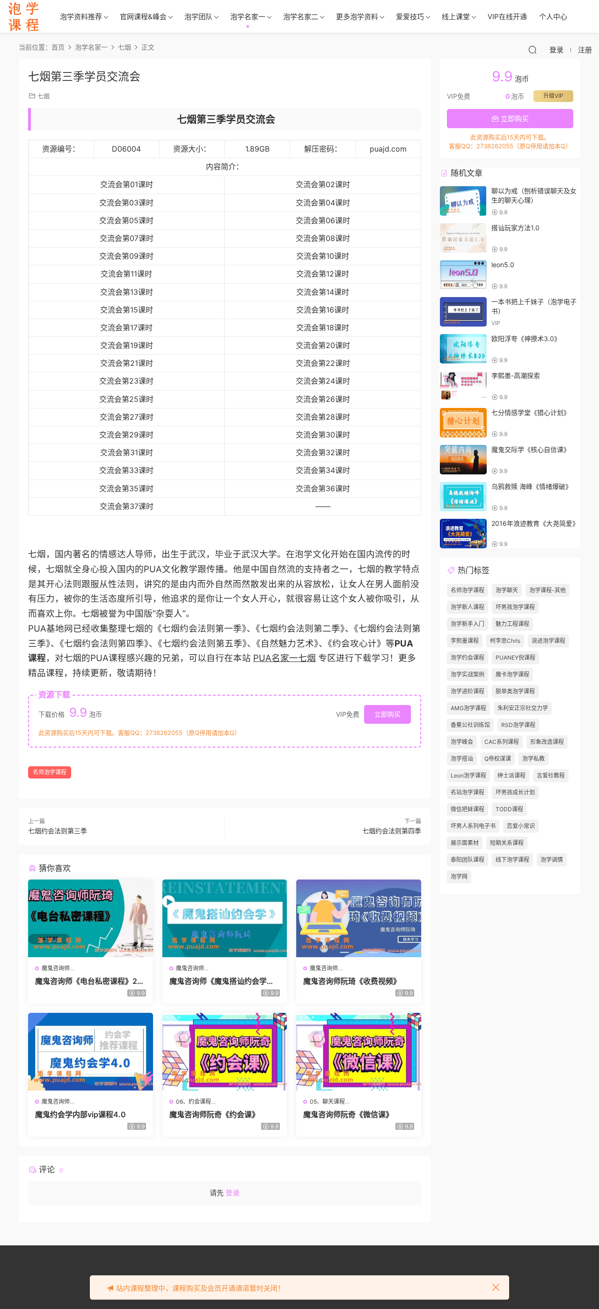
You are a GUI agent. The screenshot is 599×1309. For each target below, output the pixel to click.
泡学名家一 (247, 16)
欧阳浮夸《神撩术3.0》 (526, 338)
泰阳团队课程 (467, 859)
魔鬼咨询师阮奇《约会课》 (214, 1114)
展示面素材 (465, 842)
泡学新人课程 (467, 607)
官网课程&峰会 (143, 16)
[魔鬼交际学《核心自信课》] (463, 459)
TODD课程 (509, 809)
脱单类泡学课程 (515, 691)
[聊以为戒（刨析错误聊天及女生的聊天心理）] (463, 201)
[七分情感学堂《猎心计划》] (463, 422)
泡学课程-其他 (547, 590)
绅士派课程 (511, 775)
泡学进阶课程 (467, 691)
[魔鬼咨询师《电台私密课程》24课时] (90, 918)
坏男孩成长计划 (515, 792)
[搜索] (532, 49)
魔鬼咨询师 (56, 968)
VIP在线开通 (507, 16)
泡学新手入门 (467, 623)
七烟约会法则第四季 (391, 831)
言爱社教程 (551, 775)
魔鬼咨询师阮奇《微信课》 (348, 1114)
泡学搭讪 (462, 758)
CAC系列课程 (501, 741)
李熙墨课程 (465, 640)
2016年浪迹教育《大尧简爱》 (535, 523)
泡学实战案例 (467, 674)
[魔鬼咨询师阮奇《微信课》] (358, 1052)
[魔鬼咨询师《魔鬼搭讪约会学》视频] (224, 918)
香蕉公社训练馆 (470, 724)
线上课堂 (456, 16)
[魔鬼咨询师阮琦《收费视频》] (358, 918)
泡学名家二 (300, 16)
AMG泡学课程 (468, 708)
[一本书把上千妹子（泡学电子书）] (463, 312)
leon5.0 (502, 265)
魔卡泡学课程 (512, 674)
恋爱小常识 (521, 825)
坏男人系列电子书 (473, 825)
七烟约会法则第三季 (57, 831)
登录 (233, 1192)
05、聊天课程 (327, 1101)
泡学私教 (533, 758)
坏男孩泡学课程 (515, 607)
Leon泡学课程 (468, 775)
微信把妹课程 (467, 809)
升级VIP (553, 95)
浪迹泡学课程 (548, 640)
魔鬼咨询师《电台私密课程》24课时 (88, 981)
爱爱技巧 (410, 16)
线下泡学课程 (512, 859)
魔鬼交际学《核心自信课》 (530, 449)
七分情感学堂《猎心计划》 (530, 412)
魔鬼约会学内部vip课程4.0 (80, 1114)
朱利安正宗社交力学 (522, 708)
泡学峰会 (462, 741)
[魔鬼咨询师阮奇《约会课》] (224, 1052)
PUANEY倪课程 (515, 657)
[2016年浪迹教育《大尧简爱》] (463, 533)
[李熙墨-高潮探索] (463, 385)
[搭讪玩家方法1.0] (463, 238)
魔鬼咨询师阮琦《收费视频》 (352, 981)
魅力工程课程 (512, 623)
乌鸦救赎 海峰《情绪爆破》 (531, 486)
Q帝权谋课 (497, 758)
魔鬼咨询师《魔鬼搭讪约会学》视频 (221, 981)
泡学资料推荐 (81, 16)
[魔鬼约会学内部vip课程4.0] (90, 1052)
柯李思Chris (505, 640)
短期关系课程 (507, 842)
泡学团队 (198, 16)
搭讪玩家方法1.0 (515, 228)
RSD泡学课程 (518, 724)
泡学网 (459, 876)
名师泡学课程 (49, 772)
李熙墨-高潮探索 (515, 375)
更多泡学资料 (357, 16)
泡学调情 (552, 859)
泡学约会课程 (467, 657)
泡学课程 (23, 16)
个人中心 (553, 16)
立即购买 (387, 714)
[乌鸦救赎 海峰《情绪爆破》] (463, 496)
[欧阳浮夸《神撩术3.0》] (463, 349)
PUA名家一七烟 (284, 658)
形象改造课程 (547, 741)
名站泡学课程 (467, 792)
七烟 (43, 96)
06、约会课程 (193, 1101)
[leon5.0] (463, 275)
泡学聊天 (507, 590)
